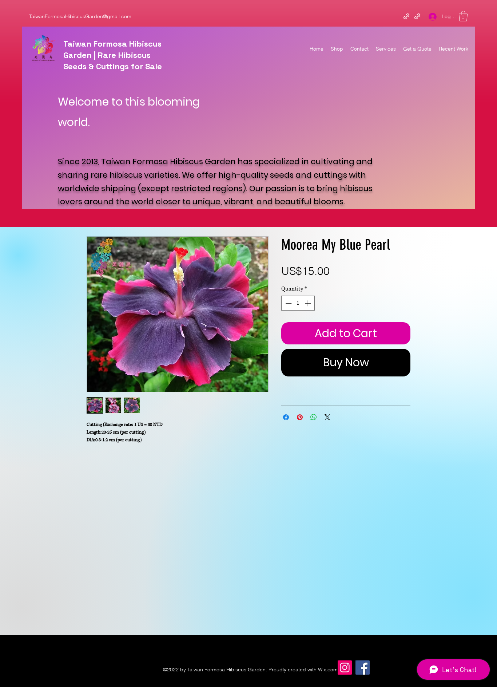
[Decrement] (287, 303)
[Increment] (308, 303)
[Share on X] (327, 417)
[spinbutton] (298, 303)
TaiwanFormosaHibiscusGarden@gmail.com (80, 16)
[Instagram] (345, 667)
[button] (463, 16)
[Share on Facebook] (286, 417)
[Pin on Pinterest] (299, 417)
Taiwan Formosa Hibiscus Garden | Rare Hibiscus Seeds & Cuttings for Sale (112, 55)
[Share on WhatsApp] (313, 417)
